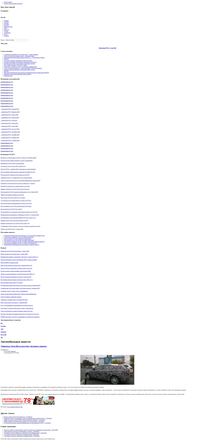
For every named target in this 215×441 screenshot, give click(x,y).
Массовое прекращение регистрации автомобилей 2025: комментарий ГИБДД (26, 72)
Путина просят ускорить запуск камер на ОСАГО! (15, 175)
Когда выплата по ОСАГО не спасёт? (11, 209)
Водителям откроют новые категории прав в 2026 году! (17, 279)
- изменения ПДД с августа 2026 (10, 129)
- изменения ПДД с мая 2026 (9, 120)
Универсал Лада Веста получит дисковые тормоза (24, 346)
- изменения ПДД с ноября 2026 (10, 137)
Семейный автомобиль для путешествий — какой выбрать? (21, 54)
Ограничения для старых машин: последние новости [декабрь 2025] (20, 288)
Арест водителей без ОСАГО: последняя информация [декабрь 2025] (20, 180)
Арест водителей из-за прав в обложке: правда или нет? (17, 311)
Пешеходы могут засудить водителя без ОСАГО (14, 220)
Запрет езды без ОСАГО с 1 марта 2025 (12, 229)
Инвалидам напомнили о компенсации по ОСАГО (15, 186)
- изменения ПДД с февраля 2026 (10, 112)
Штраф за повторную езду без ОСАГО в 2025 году (15, 223)
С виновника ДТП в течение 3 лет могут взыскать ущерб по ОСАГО (20, 226)
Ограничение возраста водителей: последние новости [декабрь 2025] (20, 285)
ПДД (5, 28)
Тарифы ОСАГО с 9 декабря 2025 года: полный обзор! (16, 177)
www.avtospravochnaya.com (15, 407)
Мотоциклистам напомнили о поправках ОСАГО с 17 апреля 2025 (20, 215)
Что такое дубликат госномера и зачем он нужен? (18, 60)
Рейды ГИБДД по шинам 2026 (9, 262)
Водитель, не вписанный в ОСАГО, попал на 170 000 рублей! (18, 157)
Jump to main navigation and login (13, 3)
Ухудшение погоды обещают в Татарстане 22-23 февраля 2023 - (25, 433)
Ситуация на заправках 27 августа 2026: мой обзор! (19, 237)
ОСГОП (6, 25)
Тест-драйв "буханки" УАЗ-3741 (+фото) (15, 65)
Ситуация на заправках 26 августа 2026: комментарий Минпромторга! (24, 241)
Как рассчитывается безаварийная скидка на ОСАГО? (16, 203)
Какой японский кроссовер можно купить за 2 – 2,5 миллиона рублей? (24, 57)
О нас (5, 34)
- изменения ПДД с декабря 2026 (10, 140)
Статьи (6, 31)
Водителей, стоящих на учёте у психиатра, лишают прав (20, 66)
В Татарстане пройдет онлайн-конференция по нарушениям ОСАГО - (27, 423)
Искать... (3, 40)
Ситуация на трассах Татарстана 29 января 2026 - (21, 434)
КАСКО (6, 23)
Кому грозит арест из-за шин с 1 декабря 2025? (14, 302)
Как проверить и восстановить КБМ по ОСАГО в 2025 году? (18, 217)
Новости (6, 29)
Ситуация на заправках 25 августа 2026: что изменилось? (20, 243)
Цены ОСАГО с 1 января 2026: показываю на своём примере (18, 169)
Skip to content (8, 2)
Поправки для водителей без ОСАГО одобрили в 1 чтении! (18, 183)
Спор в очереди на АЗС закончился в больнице (17, 238)
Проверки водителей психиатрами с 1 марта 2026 (15, 251)
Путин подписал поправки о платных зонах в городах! (16, 268)
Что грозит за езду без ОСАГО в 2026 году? (13, 166)
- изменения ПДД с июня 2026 (9, 123)
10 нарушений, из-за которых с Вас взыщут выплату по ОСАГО (19, 212)
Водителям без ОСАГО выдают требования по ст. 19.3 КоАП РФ (19, 192)
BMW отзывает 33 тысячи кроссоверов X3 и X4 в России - (24, 421)
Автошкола (7, 32)
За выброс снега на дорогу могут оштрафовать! (14, 291)
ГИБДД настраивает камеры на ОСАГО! (12, 195)
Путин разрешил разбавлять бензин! (11, 297)
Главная (6, 20)
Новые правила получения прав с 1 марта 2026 (14, 254)
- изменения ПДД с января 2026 (10, 109)
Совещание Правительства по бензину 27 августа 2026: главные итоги (24, 235)
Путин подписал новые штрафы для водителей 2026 (16, 271)
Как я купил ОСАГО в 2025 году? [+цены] (13, 197)
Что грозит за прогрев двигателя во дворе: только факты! (17, 308)
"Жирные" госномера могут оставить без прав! (14, 299)
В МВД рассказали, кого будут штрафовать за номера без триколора (20, 317)
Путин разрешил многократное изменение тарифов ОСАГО (18, 172)
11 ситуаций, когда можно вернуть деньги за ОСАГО (16, 200)
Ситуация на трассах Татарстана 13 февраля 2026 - (21, 436)
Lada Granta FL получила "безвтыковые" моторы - (21, 431)
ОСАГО (6, 22)
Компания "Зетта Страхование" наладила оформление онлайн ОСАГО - (28, 418)
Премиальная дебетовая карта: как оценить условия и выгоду (21, 244)
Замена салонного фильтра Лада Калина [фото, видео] (19, 69)
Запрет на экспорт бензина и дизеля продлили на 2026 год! (18, 274)
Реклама (6, 35)
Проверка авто (8, 26)
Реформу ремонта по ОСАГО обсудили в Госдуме (15, 189)
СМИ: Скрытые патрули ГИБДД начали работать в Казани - (24, 420)
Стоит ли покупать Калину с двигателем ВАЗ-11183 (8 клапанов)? (23, 68)
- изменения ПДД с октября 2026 (10, 134)
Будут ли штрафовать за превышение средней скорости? (17, 305)
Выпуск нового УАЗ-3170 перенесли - (18, 417)
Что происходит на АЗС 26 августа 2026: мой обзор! (19, 240)
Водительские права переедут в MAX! (12, 282)
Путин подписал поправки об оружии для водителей (16, 277)
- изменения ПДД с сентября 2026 (10, 132)
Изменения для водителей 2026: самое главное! (17, 74)
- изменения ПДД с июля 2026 (9, 126)
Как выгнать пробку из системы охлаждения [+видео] (19, 63)
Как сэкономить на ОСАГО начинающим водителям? (16, 206)
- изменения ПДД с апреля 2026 (10, 117)
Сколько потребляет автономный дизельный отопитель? (20, 62)
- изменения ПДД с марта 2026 (9, 114)
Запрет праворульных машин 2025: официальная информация (18, 294)
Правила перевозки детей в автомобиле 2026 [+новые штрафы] (19, 259)
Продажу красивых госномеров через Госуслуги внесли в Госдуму (20, 314)
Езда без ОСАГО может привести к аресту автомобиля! (17, 160)
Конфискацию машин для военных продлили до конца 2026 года (19, 257)
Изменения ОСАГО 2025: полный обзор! (12, 163)
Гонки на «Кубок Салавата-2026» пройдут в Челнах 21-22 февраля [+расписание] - (31, 430)
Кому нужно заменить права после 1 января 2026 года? (16, 265)
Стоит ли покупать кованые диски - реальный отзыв (19, 56)
